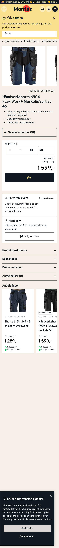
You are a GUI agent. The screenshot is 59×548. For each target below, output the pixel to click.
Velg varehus (32, 236)
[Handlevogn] (55, 9)
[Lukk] (51, 496)
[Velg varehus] (42, 9)
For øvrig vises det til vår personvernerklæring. (27, 519)
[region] (27, 518)
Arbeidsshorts (49, 41)
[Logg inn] (49, 9)
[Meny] (4, 9)
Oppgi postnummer (46, 198)
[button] (29, 132)
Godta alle (27, 528)
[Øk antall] (31, 150)
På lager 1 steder (13, 350)
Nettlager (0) (12, 347)
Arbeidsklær (30, 41)
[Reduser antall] (10, 150)
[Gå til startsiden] (23, 9)
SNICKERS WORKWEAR (41, 91)
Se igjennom (27, 536)
